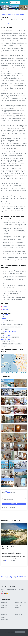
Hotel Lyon (17, 607)
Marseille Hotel (4, 2)
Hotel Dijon (17, 604)
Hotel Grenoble (18, 605)
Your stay (5, 497)
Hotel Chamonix (4, 609)
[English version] (2, 594)
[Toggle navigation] (25, 2)
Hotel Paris (3, 617)
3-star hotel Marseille (7, 577)
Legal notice (20, 631)
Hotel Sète (3, 621)
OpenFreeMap (8, 372)
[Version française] (1, 594)
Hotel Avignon (4, 604)
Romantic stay (5, 23)
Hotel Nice (3, 616)
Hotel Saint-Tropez (5, 619)
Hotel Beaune (4, 605)
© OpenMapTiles (14, 372)
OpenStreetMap (24, 372)
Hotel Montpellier (18, 609)
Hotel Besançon (4, 607)
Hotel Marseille (8, 576)
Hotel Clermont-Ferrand (20, 602)
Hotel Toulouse (18, 616)
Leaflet (4, 372)
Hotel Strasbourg (18, 614)
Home (2, 576)
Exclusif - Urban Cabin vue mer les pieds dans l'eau (13, 547)
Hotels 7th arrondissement (20, 576)
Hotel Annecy (4, 602)
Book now (14, 503)
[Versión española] (4, 594)
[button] (1, 7)
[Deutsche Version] (7, 594)
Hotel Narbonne (4, 614)
